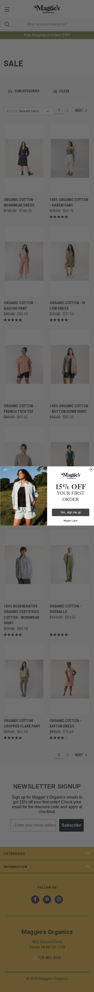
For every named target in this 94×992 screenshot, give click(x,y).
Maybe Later (70, 520)
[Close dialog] (91, 469)
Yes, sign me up (70, 512)
